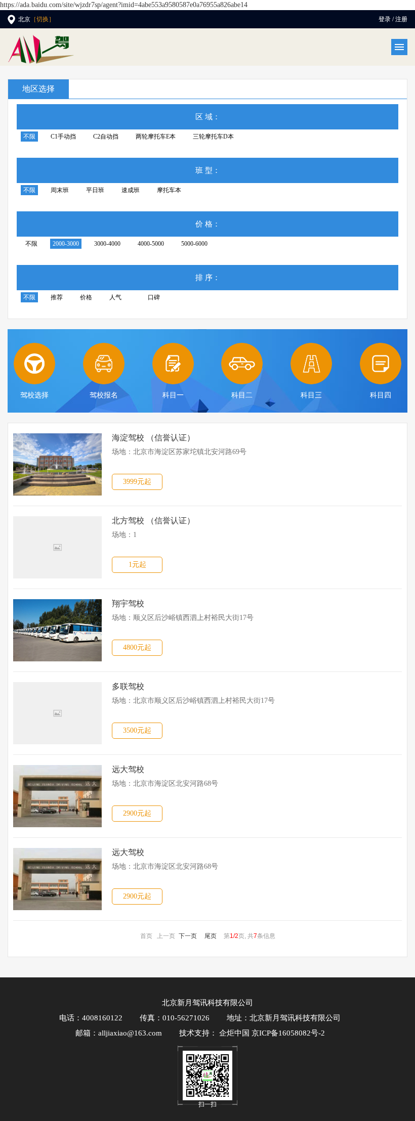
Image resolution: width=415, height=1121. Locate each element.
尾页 (210, 935)
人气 (115, 297)
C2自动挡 (105, 136)
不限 (29, 136)
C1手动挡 (63, 136)
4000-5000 (151, 243)
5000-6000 (194, 243)
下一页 (188, 935)
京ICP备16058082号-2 (288, 1033)
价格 (86, 297)
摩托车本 (169, 190)
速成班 (130, 190)
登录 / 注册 (393, 19)
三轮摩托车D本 (213, 136)
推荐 (57, 297)
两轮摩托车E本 (156, 136)
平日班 (95, 190)
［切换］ (42, 19)
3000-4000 (107, 243)
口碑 (154, 297)
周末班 (60, 190)
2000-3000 (66, 243)
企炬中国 (234, 1033)
